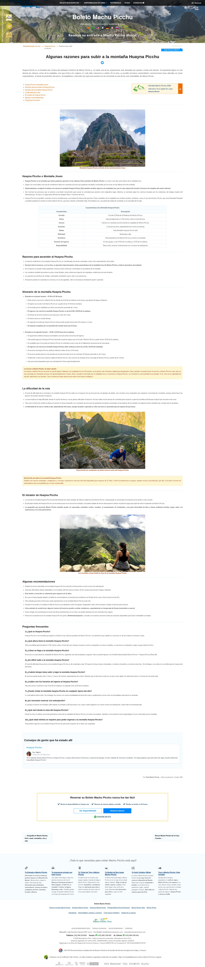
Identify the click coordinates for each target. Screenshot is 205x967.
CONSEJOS (138, 3)
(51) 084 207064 (80, 935)
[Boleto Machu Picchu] (88, 28)
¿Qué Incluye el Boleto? (111, 913)
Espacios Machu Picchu (80, 907)
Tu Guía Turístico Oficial (141, 872)
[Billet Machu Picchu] (102, 28)
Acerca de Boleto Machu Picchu (81, 928)
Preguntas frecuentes (32, 100)
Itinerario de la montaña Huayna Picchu (38, 90)
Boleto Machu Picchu (102, 16)
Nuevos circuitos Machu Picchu (59, 907)
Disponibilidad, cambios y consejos (90, 913)
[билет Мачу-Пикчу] (117, 28)
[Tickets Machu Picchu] (107, 28)
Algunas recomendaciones (34, 97)
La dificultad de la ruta (32, 92)
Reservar (197, 3)
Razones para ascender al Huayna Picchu (39, 87)
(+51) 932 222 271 (104, 817)
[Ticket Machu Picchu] (98, 28)
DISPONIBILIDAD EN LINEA (94, 3)
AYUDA (127, 3)
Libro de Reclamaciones (116, 928)
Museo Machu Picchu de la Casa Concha (167, 837)
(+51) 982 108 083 (104, 935)
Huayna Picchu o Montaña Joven (36, 85)
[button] (88, 810)
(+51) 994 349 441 (132, 935)
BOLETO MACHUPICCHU (69, 3)
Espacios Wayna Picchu (98, 907)
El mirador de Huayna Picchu (35, 95)
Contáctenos (128, 928)
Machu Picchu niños (138, 907)
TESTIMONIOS (115, 3)
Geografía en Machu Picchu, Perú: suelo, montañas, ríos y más (36, 838)
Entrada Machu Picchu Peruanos (119, 907)
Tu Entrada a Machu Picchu (36, 872)
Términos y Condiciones (99, 928)
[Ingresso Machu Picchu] (93, 28)
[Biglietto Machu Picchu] (112, 28)
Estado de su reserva (128, 913)
